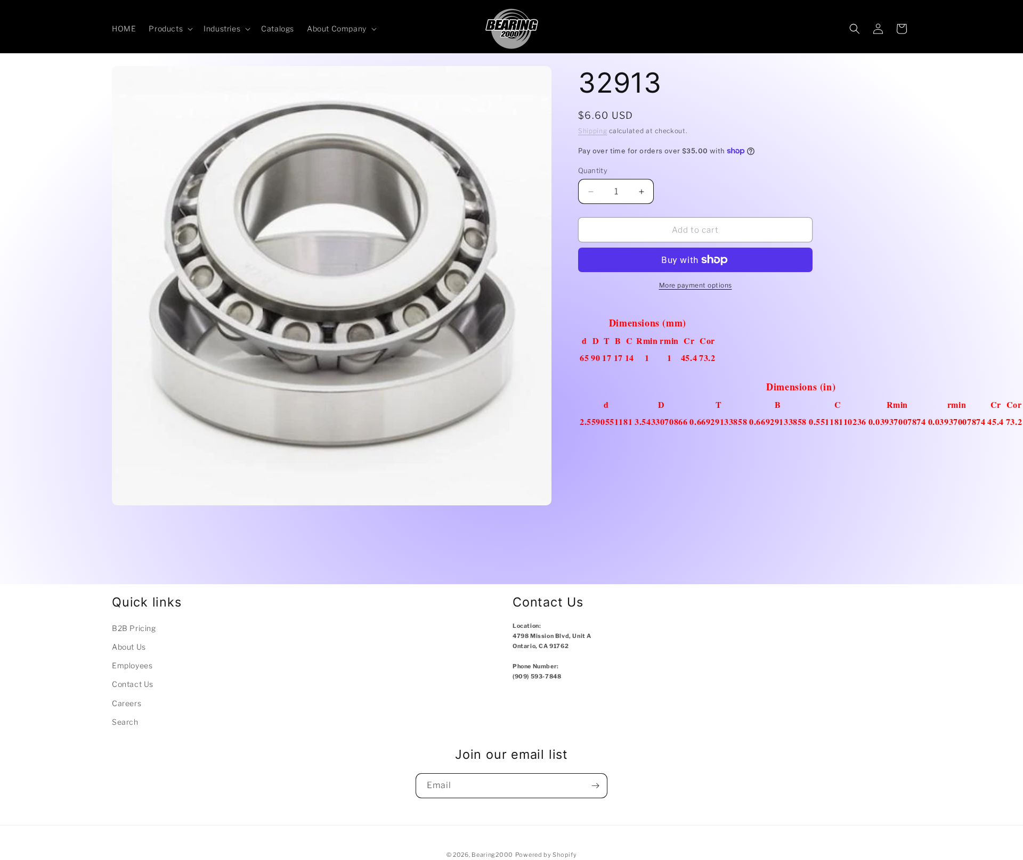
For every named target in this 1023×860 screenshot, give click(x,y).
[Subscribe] (595, 785)
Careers (126, 703)
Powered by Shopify (546, 854)
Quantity (592, 170)
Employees (132, 665)
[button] (169, 29)
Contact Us (132, 684)
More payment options (695, 285)
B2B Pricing (134, 628)
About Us (129, 646)
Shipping (592, 131)
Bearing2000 (492, 854)
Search (125, 721)
